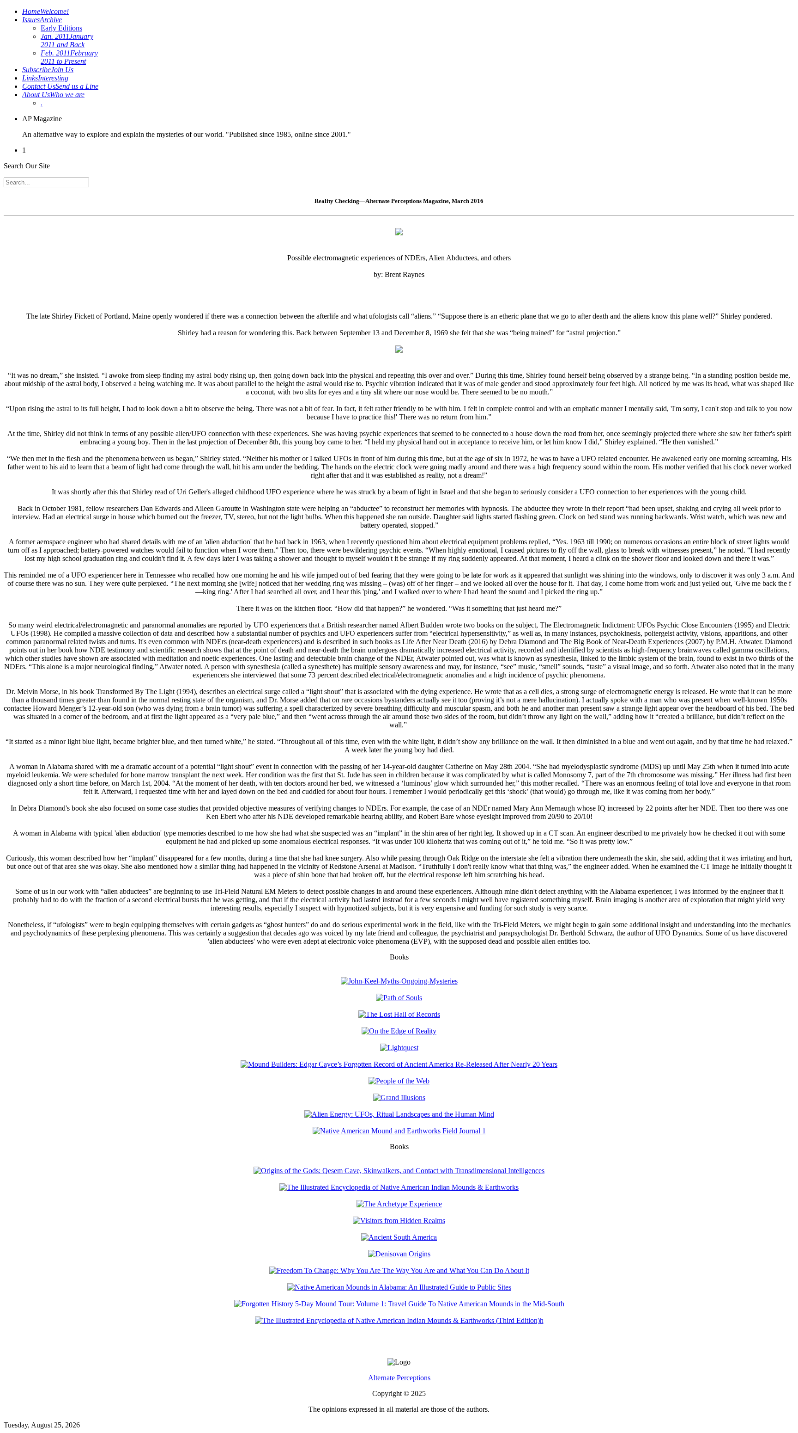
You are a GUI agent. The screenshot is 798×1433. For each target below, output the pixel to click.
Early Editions (61, 28)
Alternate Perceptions (399, 1378)
